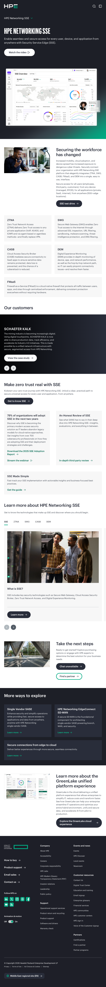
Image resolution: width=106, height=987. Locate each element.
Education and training (83, 890)
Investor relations (47, 884)
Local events (79, 861)
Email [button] (10, 874)
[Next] (13, 368)
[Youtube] (6, 905)
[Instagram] (17, 899)
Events (76, 851)
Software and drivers (49, 923)
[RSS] (12, 905)
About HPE (44, 851)
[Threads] (22, 899)
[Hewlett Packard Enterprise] (11, 6)
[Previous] (6, 368)
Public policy (45, 894)
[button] (94, 6)
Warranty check (46, 928)
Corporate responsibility (50, 866)
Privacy (6, 967)
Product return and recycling (52, 913)
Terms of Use (16, 967)
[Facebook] (28, 899)
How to (10, 860)
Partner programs (81, 950)
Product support (47, 918)
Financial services (81, 905)
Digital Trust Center (82, 885)
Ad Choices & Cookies (32, 967)
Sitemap (46, 967)
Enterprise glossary (82, 900)
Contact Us (78, 880)
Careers (43, 861)
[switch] (9, 921)
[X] (12, 899)
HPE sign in (78, 921)
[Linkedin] (6, 899)
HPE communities (81, 910)
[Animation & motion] (10, 921)
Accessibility (45, 856)
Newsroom (78, 866)
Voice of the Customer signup (86, 926)
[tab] (6, 521)
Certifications (79, 940)
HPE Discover (79, 856)
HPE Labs (44, 871)
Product (13, 867)
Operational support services (52, 908)
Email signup (79, 895)
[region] (53, 344)
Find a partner (80, 945)
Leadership (45, 889)
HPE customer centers (83, 915)
